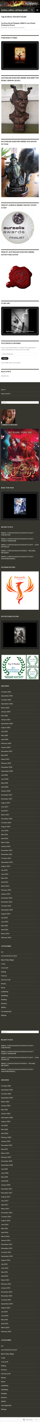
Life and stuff (5, 980)
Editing (3, 972)
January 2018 (5, 791)
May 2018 (4, 783)
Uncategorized (6, 1011)
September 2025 (7, 696)
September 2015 (7, 862)
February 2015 (6, 890)
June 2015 (4, 874)
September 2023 (7, 704)
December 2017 (6, 795)
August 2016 (5, 826)
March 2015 (5, 886)
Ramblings (4, 995)
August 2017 (5, 803)
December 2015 (6, 850)
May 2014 (4, 926)
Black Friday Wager (7, 960)
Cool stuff (4, 968)
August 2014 (5, 914)
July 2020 (4, 731)
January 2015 (5, 894)
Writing (3, 1015)
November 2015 (6, 854)
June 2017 (4, 807)
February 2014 (6, 937)
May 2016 (4, 834)
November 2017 (6, 799)
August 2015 (5, 866)
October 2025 (6, 692)
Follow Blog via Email (11, 343)
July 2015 (4, 870)
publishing (4, 991)
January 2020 (5, 747)
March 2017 (5, 815)
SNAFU (3, 1007)
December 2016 (6, 819)
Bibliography (6, 394)
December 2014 (6, 898)
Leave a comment (19, 27)
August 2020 (5, 727)
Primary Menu (37, 10)
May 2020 (4, 735)
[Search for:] (20, 402)
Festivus (4, 976)
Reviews (4, 1003)
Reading (4, 999)
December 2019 (6, 751)
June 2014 (4, 922)
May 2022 (4, 716)
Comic (3, 964)
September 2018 (7, 771)
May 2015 (4, 878)
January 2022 (5, 719)
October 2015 (6, 858)
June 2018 (4, 779)
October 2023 (6, 700)
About (3, 389)
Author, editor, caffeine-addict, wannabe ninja (15, 10)
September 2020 (7, 723)
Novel (3, 988)
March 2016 (5, 842)
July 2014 (4, 918)
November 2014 (6, 902)
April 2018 (4, 787)
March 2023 (5, 708)
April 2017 (4, 811)
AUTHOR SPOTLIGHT (9, 956)
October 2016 (6, 823)
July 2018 (4, 775)
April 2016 (4, 838)
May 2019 (4, 755)
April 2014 (4, 929)
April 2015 (4, 882)
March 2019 (5, 759)
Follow (5, 358)
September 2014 (7, 910)
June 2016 (4, 830)
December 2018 (6, 767)
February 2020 (6, 743)
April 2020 (4, 739)
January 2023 (5, 712)
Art (2, 952)
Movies (3, 984)
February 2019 (6, 763)
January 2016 (5, 846)
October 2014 (6, 906)
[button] (15, 62)
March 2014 (5, 933)
